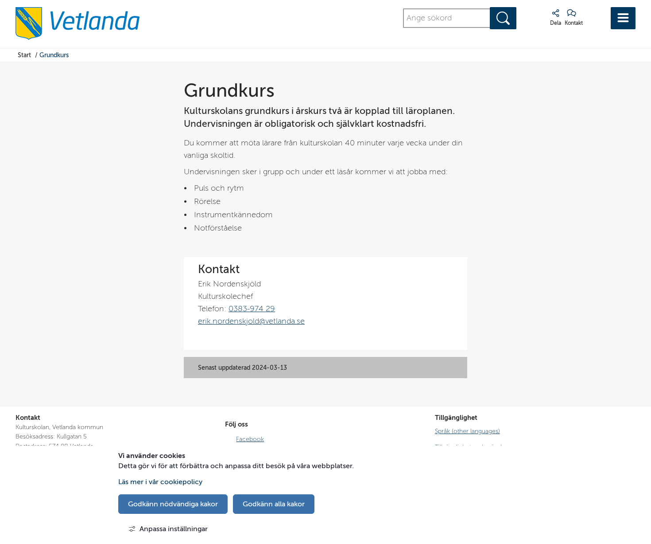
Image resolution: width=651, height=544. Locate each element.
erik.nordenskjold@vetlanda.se (251, 321)
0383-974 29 (252, 309)
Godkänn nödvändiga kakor (173, 504)
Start (24, 54)
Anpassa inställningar (174, 529)
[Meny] (623, 18)
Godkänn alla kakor (274, 504)
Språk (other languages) (467, 430)
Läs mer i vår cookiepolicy (160, 482)
